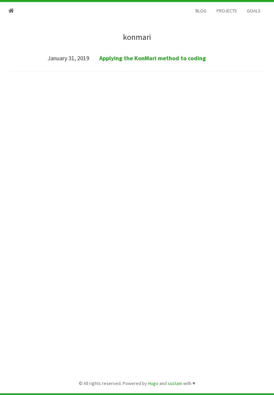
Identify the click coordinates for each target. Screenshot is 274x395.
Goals (254, 11)
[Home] (11, 10)
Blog (201, 11)
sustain (175, 383)
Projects (227, 11)
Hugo (153, 383)
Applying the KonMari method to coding (152, 58)
